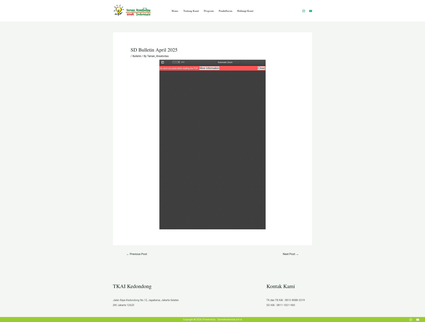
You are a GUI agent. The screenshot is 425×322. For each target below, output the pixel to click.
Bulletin (136, 56)
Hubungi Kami (245, 11)
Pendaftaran (225, 11)
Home (175, 11)
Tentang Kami (191, 11)
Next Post (291, 254)
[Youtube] (310, 10)
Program (209, 11)
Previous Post (136, 254)
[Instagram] (303, 10)
